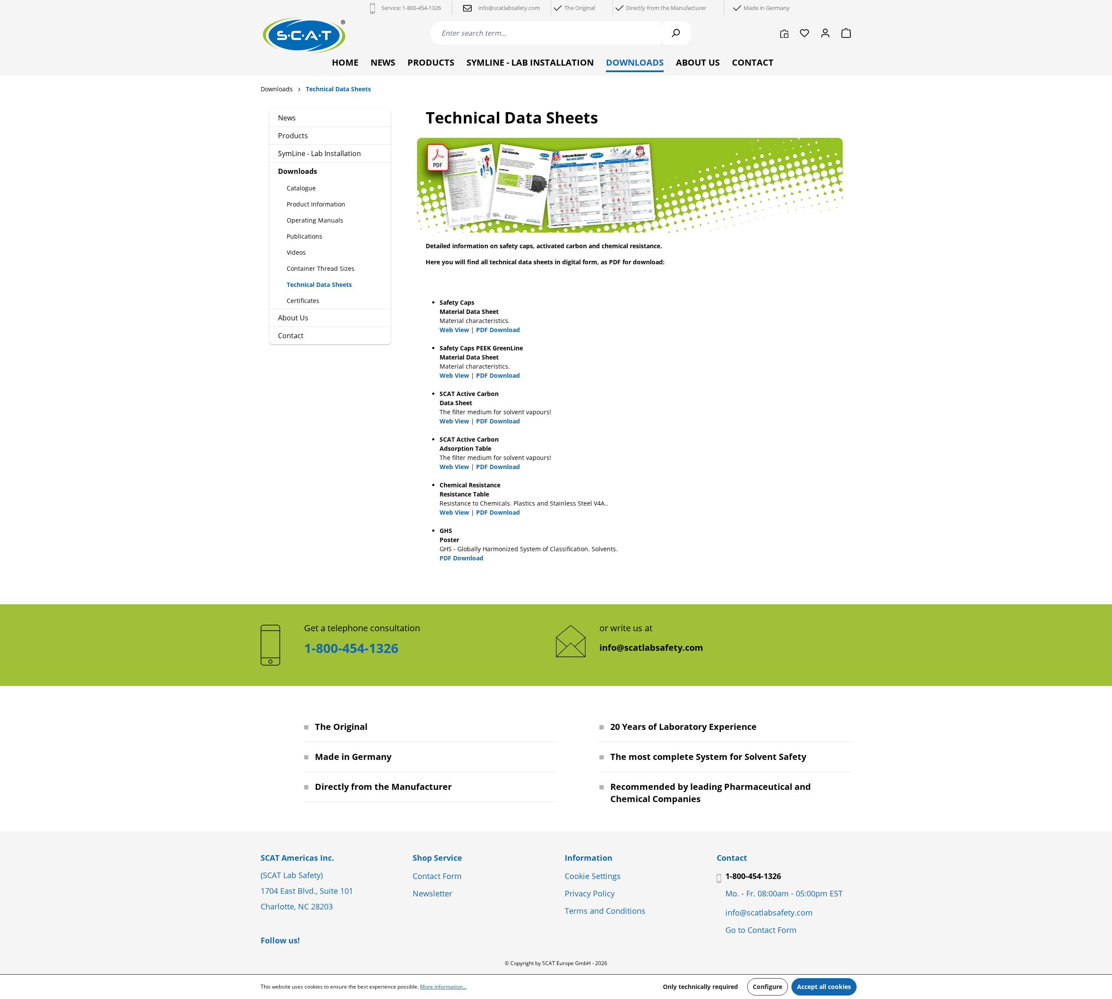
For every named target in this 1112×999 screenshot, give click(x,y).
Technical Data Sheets (319, 284)
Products (293, 135)
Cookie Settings (593, 876)
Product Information (316, 204)
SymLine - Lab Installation (319, 153)
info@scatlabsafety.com (651, 647)
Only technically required (700, 986)
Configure (767, 986)
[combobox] (545, 33)
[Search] (675, 33)
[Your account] (825, 33)
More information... (443, 986)
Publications (304, 236)
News (287, 118)
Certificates (303, 300)
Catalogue (301, 188)
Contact (291, 335)
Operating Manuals (315, 220)
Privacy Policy (590, 893)
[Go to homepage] (304, 35)
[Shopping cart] (843, 33)
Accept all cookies (824, 986)
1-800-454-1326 (421, 8)
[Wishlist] (804, 33)
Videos (296, 252)
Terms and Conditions (605, 911)
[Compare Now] (784, 33)
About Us (293, 318)
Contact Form (437, 876)
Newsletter (432, 893)
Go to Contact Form (761, 930)
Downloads (297, 171)
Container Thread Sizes (320, 268)
